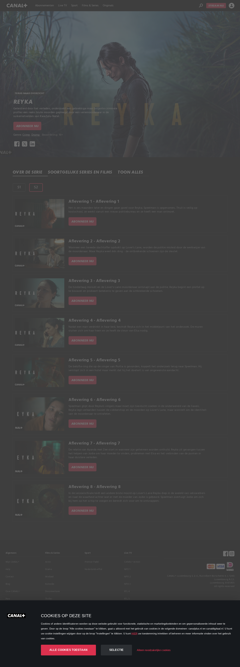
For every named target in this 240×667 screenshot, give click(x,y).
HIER (134, 633)
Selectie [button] (116, 649)
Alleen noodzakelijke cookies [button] (154, 650)
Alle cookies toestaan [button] (68, 649)
